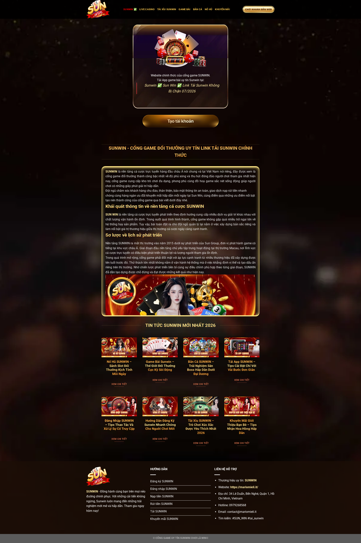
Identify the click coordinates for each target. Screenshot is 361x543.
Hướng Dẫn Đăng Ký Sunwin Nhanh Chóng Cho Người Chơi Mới (160, 425)
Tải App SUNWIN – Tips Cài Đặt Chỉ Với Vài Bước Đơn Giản (241, 366)
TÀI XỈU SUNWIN (166, 9)
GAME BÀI (184, 9)
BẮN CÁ (197, 9)
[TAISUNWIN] (102, 9)
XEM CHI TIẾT (119, 384)
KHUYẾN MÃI (222, 9)
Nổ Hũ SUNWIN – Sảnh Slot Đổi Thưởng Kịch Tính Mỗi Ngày (119, 368)
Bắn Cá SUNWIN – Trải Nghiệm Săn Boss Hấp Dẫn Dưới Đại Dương (201, 368)
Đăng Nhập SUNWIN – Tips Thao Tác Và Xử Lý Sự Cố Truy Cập (119, 425)
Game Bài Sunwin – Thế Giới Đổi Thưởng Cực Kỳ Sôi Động (160, 366)
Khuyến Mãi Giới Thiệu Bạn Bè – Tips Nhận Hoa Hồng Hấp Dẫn (242, 427)
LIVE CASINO (147, 9)
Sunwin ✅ (130, 9)
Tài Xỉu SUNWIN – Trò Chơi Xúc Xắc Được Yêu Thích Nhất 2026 (201, 427)
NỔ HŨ (208, 9)
